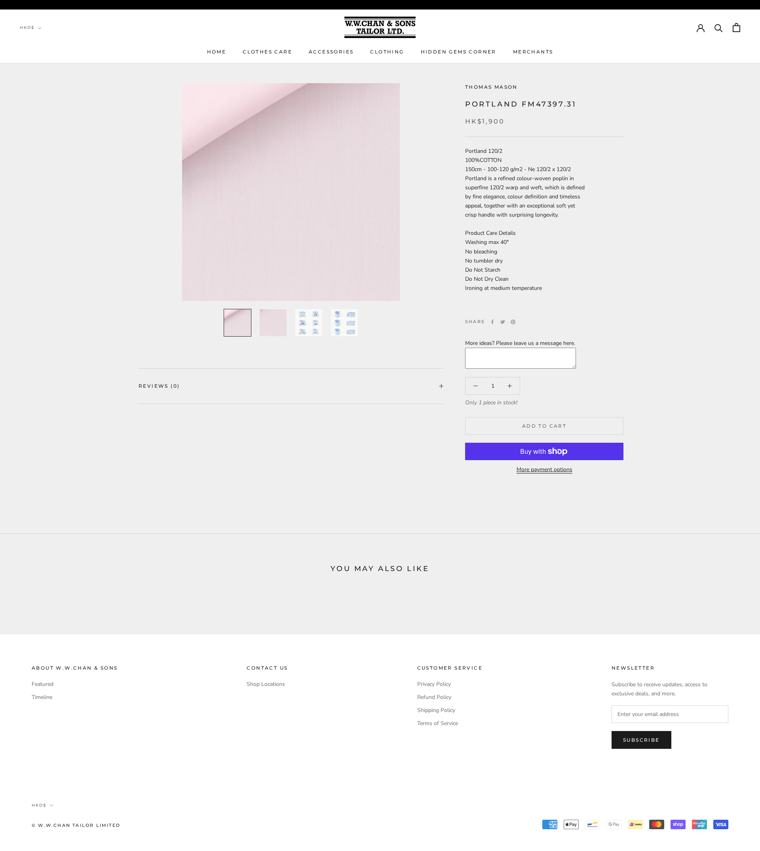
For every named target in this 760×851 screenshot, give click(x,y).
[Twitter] (502, 322)
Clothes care (267, 52)
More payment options (544, 469)
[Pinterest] (513, 322)
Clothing (387, 52)
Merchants (533, 52)
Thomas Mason (491, 87)
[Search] (718, 27)
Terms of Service (437, 723)
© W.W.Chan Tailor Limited (76, 825)
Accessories (331, 52)
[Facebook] (492, 322)
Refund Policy (434, 697)
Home (216, 52)
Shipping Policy (436, 710)
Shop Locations (266, 684)
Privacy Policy (434, 684)
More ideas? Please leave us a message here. (520, 343)
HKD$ (27, 27)
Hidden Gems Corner (458, 52)
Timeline (42, 697)
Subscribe (641, 740)
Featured (42, 684)
